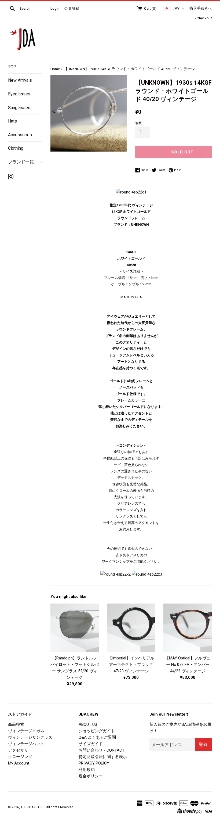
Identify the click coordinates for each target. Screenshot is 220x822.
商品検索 (16, 724)
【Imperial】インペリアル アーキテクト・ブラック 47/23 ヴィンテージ (131, 664)
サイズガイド (91, 743)
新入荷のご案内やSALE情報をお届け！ (180, 727)
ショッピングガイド (97, 730)
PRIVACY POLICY (94, 763)
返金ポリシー (91, 776)
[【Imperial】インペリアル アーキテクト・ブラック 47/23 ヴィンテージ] (131, 628)
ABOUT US (88, 724)
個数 (138, 123)
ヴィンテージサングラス (30, 737)
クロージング (20, 756)
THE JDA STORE (33, 807)
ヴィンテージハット (26, 743)
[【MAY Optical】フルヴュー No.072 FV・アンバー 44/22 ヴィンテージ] (187, 628)
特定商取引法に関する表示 (103, 756)
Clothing (15, 148)
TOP (12, 66)
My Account (18, 763)
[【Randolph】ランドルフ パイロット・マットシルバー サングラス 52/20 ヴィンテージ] (74, 628)
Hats (12, 121)
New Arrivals (20, 80)
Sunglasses (19, 107)
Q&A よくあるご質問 (97, 737)
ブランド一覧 (25, 161)
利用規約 (87, 769)
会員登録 (71, 8)
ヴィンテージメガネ (26, 730)
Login (54, 8)
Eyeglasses (19, 93)
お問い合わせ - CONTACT (101, 750)
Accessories (20, 134)
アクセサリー (20, 750)
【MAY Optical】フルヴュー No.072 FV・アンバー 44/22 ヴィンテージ (187, 664)
